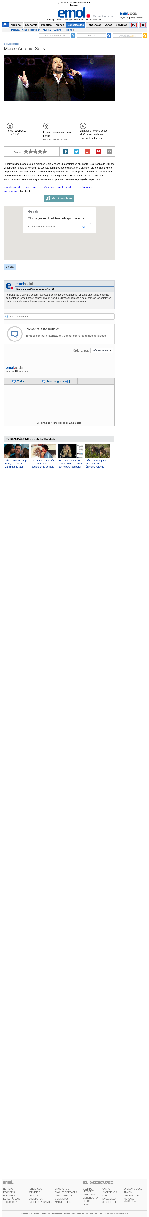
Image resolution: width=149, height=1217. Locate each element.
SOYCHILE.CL (109, 1202)
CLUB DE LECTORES (88, 1190)
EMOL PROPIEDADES (66, 1192)
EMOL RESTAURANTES (40, 1202)
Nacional (16, 25)
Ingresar (124, 17)
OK (84, 226)
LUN (104, 1195)
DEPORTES (9, 1195)
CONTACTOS (61, 1199)
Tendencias (94, 25)
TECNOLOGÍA (10, 1202)
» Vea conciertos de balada (57, 187)
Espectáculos (76, 25)
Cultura (57, 30)
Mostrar (74, 5)
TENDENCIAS (35, 1189)
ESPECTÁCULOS (11, 1199)
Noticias (68, 30)
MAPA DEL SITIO (63, 1202)
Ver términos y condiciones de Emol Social (59, 423)
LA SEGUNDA (109, 1199)
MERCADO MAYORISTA (130, 1200)
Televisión (35, 30)
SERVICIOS (34, 1192)
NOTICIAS (8, 1189)
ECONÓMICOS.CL (133, 1189)
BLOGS (86, 1201)
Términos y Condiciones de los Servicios (83, 1214)
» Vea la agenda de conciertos (20, 187)
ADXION (128, 1192)
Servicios (121, 25)
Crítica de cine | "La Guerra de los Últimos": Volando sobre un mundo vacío (96, 466)
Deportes (46, 25)
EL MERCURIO (90, 1198)
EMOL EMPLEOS (63, 1195)
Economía (31, 25)
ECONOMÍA (9, 1192)
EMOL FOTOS (36, 1199)
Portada (15, 30)
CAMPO (106, 1189)
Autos (108, 25)
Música (47, 30)
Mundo (60, 25)
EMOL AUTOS (62, 1189)
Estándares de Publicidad (116, 1214)
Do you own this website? (41, 226)
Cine (24, 30)
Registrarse (136, 17)
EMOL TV (33, 1195)
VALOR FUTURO (132, 1195)
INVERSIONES (109, 1192)
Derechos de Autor (30, 1214)
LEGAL (86, 1204)
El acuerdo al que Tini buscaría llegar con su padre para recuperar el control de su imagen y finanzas (70, 466)
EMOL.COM (89, 1194)
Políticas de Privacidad (51, 1214)
